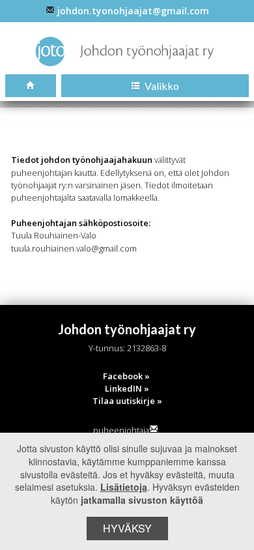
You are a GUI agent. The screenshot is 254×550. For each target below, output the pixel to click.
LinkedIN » (127, 388)
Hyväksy (127, 528)
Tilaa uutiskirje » (127, 401)
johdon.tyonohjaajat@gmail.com (133, 11)
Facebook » (126, 376)
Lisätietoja (123, 486)
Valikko (161, 86)
